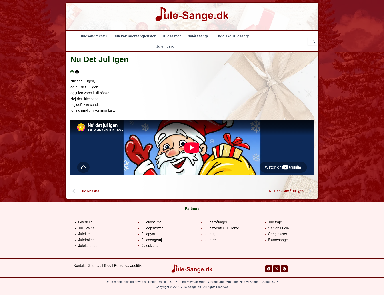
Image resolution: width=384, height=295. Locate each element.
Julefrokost (86, 240)
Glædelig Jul (88, 222)
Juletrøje (275, 222)
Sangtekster (277, 234)
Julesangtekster (93, 36)
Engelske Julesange (233, 36)
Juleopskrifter (152, 228)
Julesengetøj (152, 240)
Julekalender (88, 245)
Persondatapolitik (128, 265)
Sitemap (94, 265)
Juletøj (210, 234)
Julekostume (152, 222)
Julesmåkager (216, 222)
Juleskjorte (150, 245)
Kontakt (80, 265)
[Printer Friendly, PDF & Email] (77, 71)
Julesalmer (171, 36)
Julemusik (165, 46)
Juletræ (211, 240)
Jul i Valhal (87, 228)
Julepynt (148, 234)
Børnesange (278, 240)
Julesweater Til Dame (222, 228)
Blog (107, 265)
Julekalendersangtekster (135, 36)
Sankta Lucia (278, 228)
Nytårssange (198, 36)
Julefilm (84, 234)
